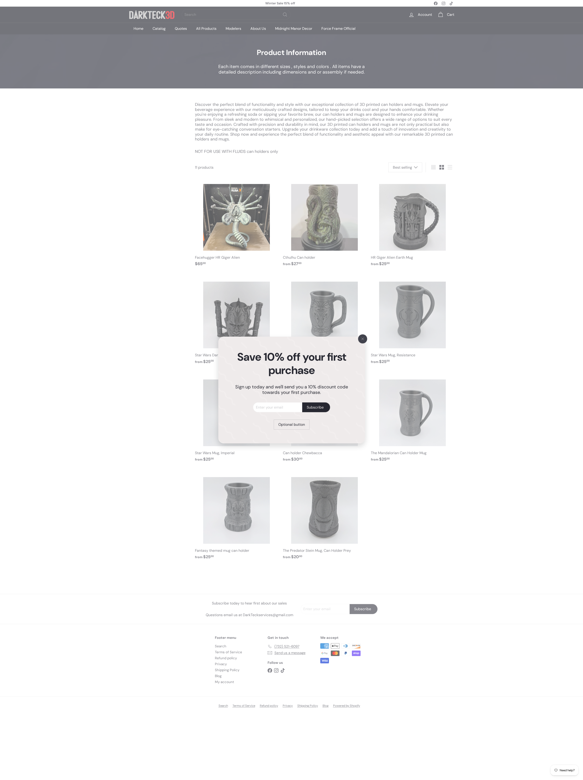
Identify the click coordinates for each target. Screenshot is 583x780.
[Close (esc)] (362, 338)
